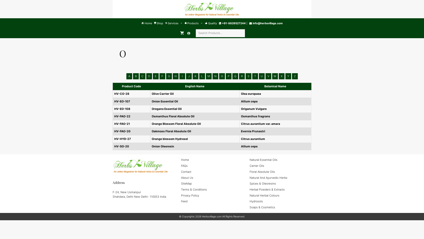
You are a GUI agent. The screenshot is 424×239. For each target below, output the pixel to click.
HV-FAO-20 (122, 131)
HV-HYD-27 (122, 139)
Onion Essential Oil (165, 101)
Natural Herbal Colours (264, 195)
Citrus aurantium (253, 139)
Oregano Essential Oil (167, 109)
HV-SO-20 (121, 146)
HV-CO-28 (121, 93)
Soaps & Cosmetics (262, 207)
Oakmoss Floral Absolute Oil (171, 131)
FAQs (184, 165)
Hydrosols (256, 201)
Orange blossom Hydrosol (170, 139)
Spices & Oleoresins (263, 183)
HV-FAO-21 (122, 123)
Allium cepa (249, 101)
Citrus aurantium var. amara (260, 123)
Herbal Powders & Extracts (267, 189)
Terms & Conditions (194, 189)
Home (185, 159)
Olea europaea (251, 93)
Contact (186, 171)
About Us (187, 177)
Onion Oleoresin (163, 146)
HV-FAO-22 (122, 116)
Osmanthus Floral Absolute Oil (173, 116)
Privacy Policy (190, 195)
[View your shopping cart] (182, 33)
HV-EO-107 (122, 101)
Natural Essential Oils (263, 159)
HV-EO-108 (122, 109)
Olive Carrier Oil (163, 93)
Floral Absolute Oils (262, 171)
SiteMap (186, 183)
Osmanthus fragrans (255, 116)
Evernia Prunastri (253, 131)
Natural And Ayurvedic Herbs (268, 177)
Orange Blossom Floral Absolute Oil (176, 123)
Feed (184, 201)
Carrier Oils (257, 165)
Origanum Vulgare (254, 109)
